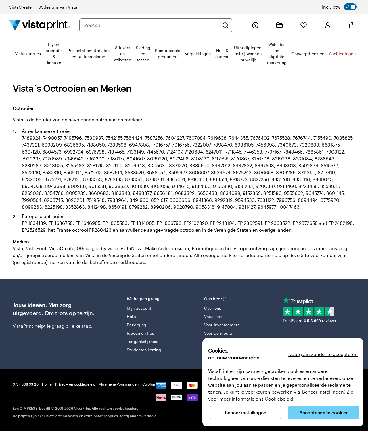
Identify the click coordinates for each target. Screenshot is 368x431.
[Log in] (328, 25)
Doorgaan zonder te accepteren (323, 354)
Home (47, 384)
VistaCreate (20, 7)
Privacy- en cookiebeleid (75, 384)
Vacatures (213, 316)
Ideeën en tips (140, 333)
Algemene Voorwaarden (119, 384)
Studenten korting (144, 349)
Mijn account (139, 308)
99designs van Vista (58, 7)
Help (131, 316)
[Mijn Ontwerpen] (279, 25)
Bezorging (136, 324)
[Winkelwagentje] (352, 25)
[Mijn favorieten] (303, 25)
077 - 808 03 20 (26, 384)
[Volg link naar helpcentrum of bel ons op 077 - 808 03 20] (255, 25)
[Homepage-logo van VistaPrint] (39, 25)
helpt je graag (49, 326)
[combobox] (151, 25)
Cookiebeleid (279, 398)
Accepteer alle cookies (323, 412)
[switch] (339, 6)
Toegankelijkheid (143, 341)
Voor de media (218, 333)
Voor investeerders (221, 324)
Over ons (212, 308)
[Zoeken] (225, 25)
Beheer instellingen (246, 412)
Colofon (148, 384)
